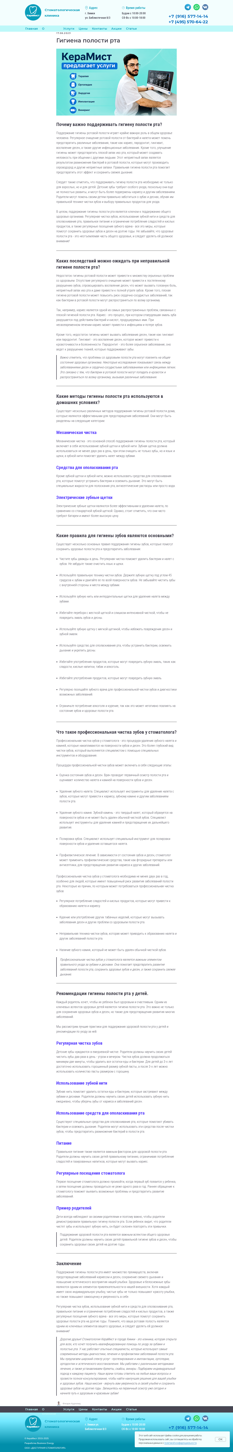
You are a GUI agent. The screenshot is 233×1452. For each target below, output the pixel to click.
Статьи (131, 28)
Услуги (68, 1409)
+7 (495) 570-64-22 (188, 21)
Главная (31, 28)
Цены (83, 28)
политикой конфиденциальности (180, 1443)
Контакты (99, 28)
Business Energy (45, 1443)
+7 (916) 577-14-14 (188, 16)
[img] (33, 12)
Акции (116, 28)
